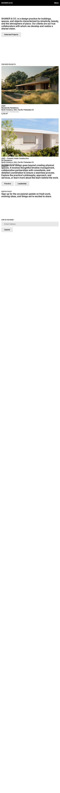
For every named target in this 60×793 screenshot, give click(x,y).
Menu (56, 3)
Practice (7, 183)
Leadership (22, 183)
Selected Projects (11, 34)
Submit (7, 230)
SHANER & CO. (7, 3)
